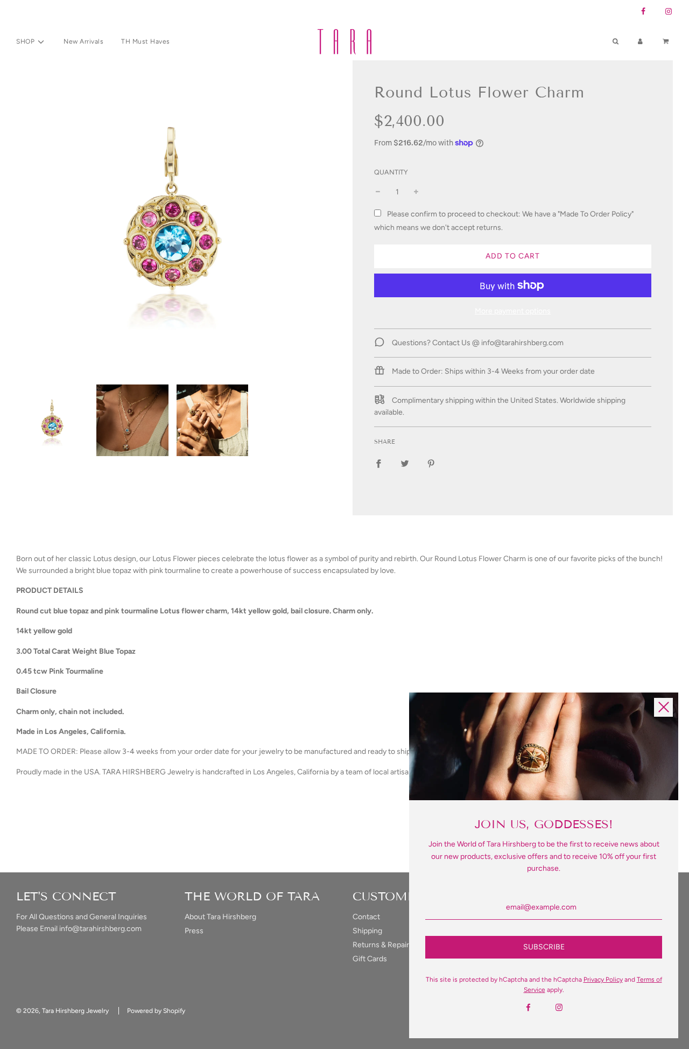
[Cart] (667, 42)
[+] (416, 192)
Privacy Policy (603, 979)
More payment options (513, 311)
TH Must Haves (145, 41)
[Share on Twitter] (404, 463)
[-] (378, 192)
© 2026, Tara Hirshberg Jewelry (62, 1011)
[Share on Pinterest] (431, 463)
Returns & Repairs (383, 944)
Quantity (391, 172)
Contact (366, 916)
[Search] (615, 42)
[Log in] (640, 42)
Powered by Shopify (156, 1011)
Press (194, 930)
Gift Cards (370, 958)
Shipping (367, 930)
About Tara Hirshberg (220, 916)
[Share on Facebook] (378, 463)
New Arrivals (83, 41)
